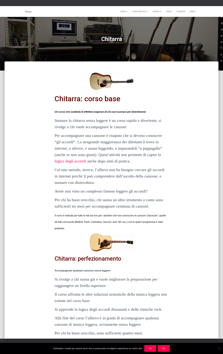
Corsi (123, 11)
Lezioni (156, 11)
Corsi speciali (139, 11)
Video (169, 11)
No (163, 348)
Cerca (193, 11)
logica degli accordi (70, 161)
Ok (150, 348)
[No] (219, 348)
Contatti (180, 11)
